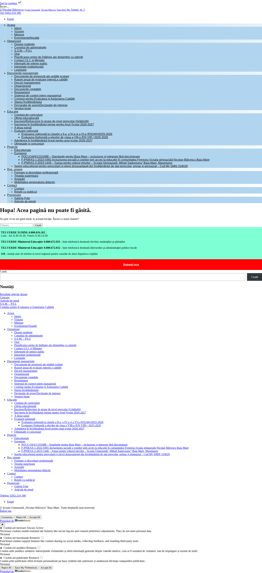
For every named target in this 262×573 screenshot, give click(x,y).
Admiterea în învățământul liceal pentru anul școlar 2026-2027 (53, 140)
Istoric (18, 28)
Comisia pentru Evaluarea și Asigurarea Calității (44, 98)
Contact (12, 185)
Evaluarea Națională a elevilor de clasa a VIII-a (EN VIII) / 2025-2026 (64, 137)
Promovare (14, 195)
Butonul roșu (131, 264)
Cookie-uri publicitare (16, 557)
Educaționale (22, 150)
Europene (20, 153)
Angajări (19, 178)
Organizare (14, 41)
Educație (12, 111)
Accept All (34, 517)
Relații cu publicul (25, 191)
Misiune (19, 34)
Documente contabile (27, 89)
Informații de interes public (30, 63)
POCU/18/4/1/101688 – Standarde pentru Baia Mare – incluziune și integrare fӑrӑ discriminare (80, 156)
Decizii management (27, 82)
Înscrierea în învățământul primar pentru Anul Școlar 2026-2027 (54, 124)
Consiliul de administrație (30, 47)
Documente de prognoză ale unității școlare (41, 76)
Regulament (22, 92)
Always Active (35, 527)
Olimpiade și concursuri (29, 143)
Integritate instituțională (28, 66)
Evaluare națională (26, 130)
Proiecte (12, 146)
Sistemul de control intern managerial (37, 95)
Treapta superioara (26, 175)
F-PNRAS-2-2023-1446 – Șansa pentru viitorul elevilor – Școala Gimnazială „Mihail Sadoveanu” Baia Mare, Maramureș (96, 162)
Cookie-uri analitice (15, 547)
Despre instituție (24, 44)
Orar (17, 53)
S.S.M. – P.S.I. (23, 50)
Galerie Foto (22, 198)
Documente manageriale (22, 73)
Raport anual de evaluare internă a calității (41, 79)
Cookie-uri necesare (15, 527)
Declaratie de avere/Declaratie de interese (41, 105)
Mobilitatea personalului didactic (34, 182)
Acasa (11, 25)
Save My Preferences (26, 567)
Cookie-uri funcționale (16, 537)
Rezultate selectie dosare (13, 294)
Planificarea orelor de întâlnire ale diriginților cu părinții (48, 57)
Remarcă (35, 537)
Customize (6, 517)
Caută (3, 271)
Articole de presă (25, 201)
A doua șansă (23, 127)
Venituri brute (22, 108)
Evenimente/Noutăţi (26, 37)
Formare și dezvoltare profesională (36, 172)
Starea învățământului (28, 102)
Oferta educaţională (26, 118)
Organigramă (22, 85)
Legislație (20, 69)
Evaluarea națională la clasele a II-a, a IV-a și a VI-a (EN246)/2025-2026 (66, 134)
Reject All (21, 517)
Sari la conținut (9, 3)
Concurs (4, 297)
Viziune (19, 31)
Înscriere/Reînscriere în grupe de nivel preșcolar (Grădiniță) (51, 121)
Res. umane (14, 169)
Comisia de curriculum (28, 114)
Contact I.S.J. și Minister (29, 60)
